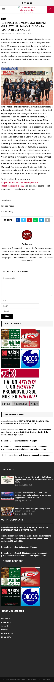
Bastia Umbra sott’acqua (26, 441)
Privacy (4, 630)
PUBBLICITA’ (6, 637)
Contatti (5, 626)
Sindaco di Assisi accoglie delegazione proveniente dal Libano (32, 509)
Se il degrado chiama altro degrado (34, 455)
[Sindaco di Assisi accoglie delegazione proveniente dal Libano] (7, 511)
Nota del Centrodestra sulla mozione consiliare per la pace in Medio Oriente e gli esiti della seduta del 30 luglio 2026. (26, 432)
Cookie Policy (7, 633)
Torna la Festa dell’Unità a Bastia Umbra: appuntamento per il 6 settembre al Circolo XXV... (34, 479)
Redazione (7, 33)
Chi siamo (5, 619)
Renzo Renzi (6, 441)
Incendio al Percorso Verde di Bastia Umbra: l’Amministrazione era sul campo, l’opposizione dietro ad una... (33, 495)
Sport (4, 19)
